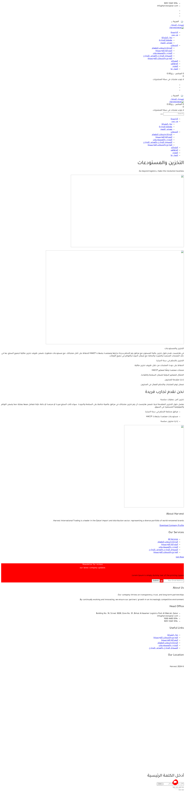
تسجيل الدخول (177, 25)
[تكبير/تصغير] (183, 787)
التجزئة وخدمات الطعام (168, 542)
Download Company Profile (172, 526)
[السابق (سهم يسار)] (183, 789)
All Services (173, 539)
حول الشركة (172, 635)
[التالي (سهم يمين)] (180, 789)
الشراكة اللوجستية (169, 544)
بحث (160, 784)
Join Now (180, 557)
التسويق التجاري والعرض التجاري (163, 550)
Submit (156, 581)
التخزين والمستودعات (168, 547)
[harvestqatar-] (176, 28)
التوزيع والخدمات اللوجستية (165, 552)
